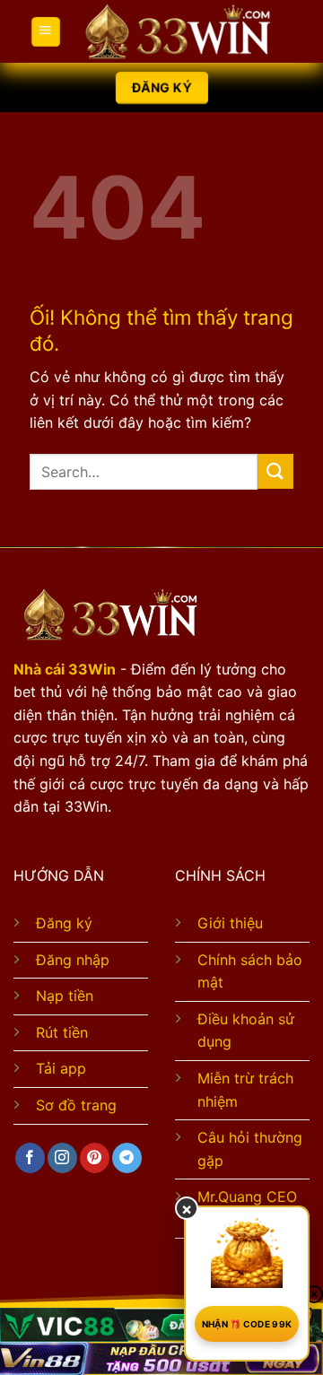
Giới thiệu (230, 923)
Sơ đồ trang (76, 1105)
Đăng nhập (72, 960)
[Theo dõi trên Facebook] (30, 1158)
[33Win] (177, 31)
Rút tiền (62, 1032)
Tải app (61, 1068)
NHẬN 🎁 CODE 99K (247, 1323)
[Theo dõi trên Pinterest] (94, 1158)
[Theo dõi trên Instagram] (62, 1158)
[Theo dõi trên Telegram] (127, 1158)
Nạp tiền (64, 996)
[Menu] (45, 31)
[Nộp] (275, 471)
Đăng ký (64, 923)
